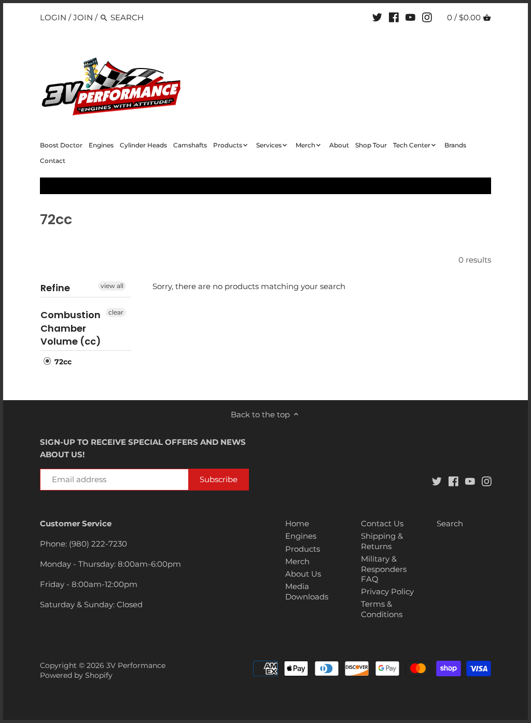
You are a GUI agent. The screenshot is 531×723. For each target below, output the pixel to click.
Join (83, 17)
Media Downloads (306, 591)
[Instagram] (427, 17)
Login (53, 17)
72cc (62, 361)
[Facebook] (394, 17)
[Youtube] (410, 17)
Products (302, 549)
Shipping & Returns (382, 541)
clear (115, 312)
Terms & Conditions (381, 609)
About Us (303, 574)
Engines (300, 536)
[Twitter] (377, 17)
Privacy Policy (387, 591)
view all (112, 286)
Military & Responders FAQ (384, 569)
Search (450, 523)
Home (297, 523)
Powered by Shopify (76, 675)
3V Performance (135, 665)
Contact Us (382, 523)
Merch (297, 561)
